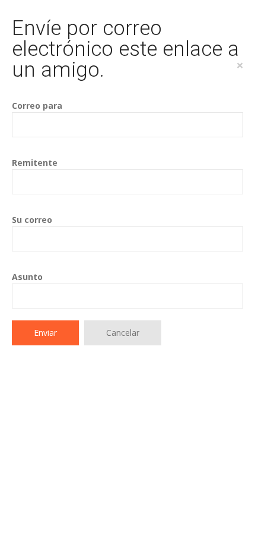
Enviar (45, 332)
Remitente (35, 162)
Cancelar (122, 332)
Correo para (37, 105)
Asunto (27, 276)
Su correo (32, 219)
